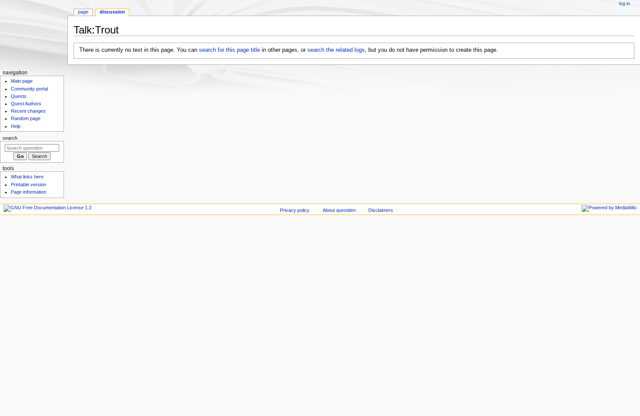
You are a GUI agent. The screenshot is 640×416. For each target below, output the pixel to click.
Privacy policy (295, 210)
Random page (25, 118)
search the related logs (336, 50)
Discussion (112, 11)
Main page (22, 81)
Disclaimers (380, 210)
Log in (624, 3)
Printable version (28, 184)
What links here (27, 176)
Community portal (29, 88)
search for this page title (229, 50)
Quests (19, 96)
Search (10, 138)
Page (83, 11)
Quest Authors (26, 103)
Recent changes (28, 111)
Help (15, 126)
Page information (28, 192)
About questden (339, 210)
